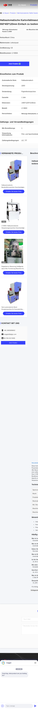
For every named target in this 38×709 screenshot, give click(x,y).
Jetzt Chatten (13, 64)
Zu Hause (22, 5)
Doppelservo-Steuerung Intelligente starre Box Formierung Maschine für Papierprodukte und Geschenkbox (12, 268)
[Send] (35, 706)
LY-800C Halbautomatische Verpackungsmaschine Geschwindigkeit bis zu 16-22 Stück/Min (13, 228)
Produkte (33, 5)
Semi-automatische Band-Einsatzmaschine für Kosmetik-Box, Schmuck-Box (12, 309)
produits (12, 13)
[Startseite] (8, 5)
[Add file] (2, 706)
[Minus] (35, 663)
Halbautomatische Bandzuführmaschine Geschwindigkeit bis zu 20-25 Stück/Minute (13, 187)
